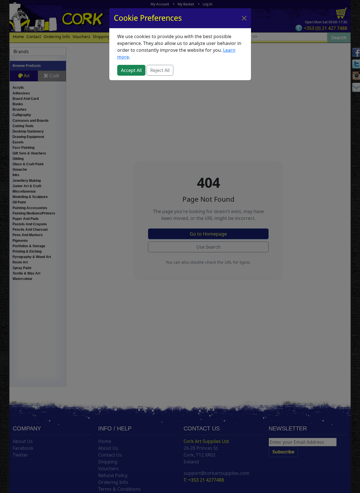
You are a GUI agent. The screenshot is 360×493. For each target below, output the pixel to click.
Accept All (131, 70)
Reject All (160, 70)
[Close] (244, 18)
